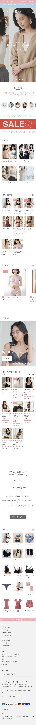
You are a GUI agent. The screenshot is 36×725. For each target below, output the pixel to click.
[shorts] (6, 553)
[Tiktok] (10, 696)
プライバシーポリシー (8, 659)
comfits (18, 593)
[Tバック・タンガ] (7, 203)
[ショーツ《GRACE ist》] (7, 244)
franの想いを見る (18, 517)
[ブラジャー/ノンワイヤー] (7, 382)
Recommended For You (11, 373)
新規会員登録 (6, 640)
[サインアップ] (33, 674)
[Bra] (18, 538)
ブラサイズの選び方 (8, 633)
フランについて (6, 627)
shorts (6, 560)
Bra (18, 544)
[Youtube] (2, 696)
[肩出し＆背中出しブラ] (9, 173)
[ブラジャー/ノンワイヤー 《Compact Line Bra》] (29, 382)
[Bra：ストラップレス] (29, 569)
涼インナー (26, 183)
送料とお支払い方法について (10, 657)
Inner (29, 560)
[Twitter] (18, 696)
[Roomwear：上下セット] (29, 586)
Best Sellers (7, 265)
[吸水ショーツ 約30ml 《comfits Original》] (29, 406)
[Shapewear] (6, 569)
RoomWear (18, 560)
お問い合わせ (6, 645)
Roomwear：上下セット (29, 593)
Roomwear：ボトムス (29, 611)
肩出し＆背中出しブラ (9, 183)
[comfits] (18, 586)
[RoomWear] (18, 553)
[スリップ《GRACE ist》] (7, 221)
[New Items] (6, 538)
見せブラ (26, 161)
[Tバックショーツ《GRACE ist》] (29, 221)
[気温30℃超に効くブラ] (9, 151)
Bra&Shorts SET (29, 544)
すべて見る (31, 195)
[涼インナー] (26, 173)
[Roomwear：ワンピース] (6, 604)
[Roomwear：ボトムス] (29, 604)
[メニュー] (3, 12)
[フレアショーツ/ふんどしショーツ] (7, 433)
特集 (3, 638)
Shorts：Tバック (6, 593)
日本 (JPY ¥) (5, 710)
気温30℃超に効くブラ (9, 161)
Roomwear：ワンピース (6, 611)
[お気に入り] (25, 12)
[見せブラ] (26, 151)
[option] (18, 42)
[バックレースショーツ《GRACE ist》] (18, 221)
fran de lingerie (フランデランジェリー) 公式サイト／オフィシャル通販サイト (18, 717)
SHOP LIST (5, 630)
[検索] (7, 12)
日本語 (3, 713)
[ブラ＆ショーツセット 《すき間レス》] (18, 433)
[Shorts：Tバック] (6, 586)
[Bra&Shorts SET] (29, 538)
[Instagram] (6, 696)
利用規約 (4, 664)
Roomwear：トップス (17, 611)
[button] (13, 79)
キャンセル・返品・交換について (11, 654)
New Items (7, 194)
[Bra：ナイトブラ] (18, 569)
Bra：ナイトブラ (18, 576)
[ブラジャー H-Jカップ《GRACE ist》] (18, 244)
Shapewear (7, 576)
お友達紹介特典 (6, 635)
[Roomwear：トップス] (18, 604)
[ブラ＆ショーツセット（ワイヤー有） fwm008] (7, 406)
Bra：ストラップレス (29, 576)
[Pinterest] (14, 696)
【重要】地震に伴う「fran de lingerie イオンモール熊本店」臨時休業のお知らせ (18, 94)
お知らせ (4, 643)
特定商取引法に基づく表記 (9, 662)
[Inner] (29, 553)
